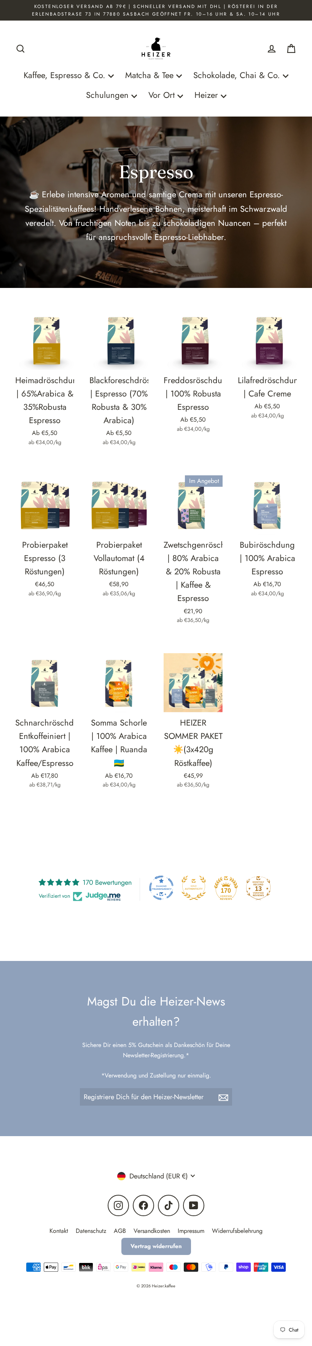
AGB (120, 1230)
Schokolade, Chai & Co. (238, 75)
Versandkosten (152, 1230)
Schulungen (108, 95)
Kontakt (58, 1230)
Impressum (191, 1230)
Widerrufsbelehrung (237, 1230)
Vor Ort (162, 95)
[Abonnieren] (224, 1097)
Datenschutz (91, 1230)
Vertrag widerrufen (156, 1246)
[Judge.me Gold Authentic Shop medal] (193, 888)
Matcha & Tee (150, 75)
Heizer (207, 95)
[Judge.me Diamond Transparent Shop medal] (161, 888)
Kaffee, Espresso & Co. (66, 75)
